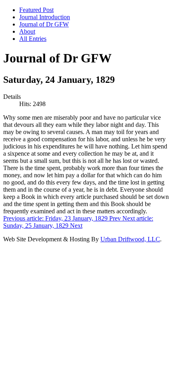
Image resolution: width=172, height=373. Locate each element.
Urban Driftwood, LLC (130, 239)
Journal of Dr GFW (44, 24)
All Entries (32, 38)
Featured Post (36, 9)
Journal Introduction (44, 17)
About (27, 31)
